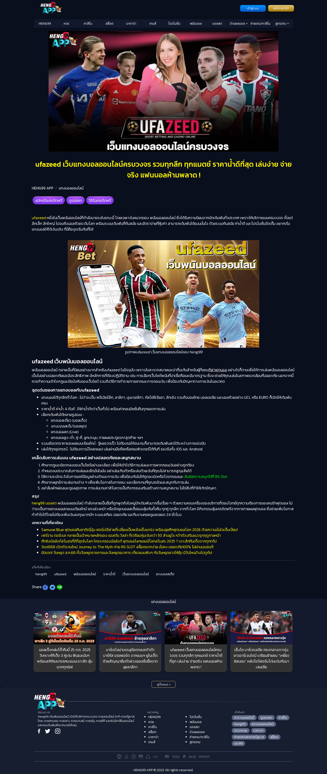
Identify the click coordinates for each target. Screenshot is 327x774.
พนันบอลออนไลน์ (84, 574)
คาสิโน (88, 23)
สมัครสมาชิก (281, 8)
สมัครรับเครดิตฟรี (48, 200)
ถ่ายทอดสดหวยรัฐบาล (249, 737)
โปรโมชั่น (174, 23)
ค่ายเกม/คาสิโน (260, 23)
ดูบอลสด (75, 200)
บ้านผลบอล (238, 23)
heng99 (41, 574)
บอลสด (217, 23)
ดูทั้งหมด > (163, 684)
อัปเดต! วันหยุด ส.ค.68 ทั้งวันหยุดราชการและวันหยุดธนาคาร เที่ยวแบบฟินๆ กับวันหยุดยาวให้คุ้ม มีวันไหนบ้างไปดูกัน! (126, 552)
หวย (66, 23)
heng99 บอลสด (44, 503)
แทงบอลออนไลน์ (71, 188)
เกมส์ (152, 23)
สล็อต (109, 23)
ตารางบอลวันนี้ (244, 717)
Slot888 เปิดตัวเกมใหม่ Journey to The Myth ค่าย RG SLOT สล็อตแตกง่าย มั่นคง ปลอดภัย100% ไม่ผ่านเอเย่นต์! (127, 547)
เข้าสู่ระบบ (253, 8)
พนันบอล (196, 23)
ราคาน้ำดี (109, 574)
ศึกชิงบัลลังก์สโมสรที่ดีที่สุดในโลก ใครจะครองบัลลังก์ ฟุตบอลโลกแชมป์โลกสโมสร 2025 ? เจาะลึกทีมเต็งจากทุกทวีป (129, 541)
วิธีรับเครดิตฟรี (100, 200)
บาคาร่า (131, 23)
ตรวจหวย (240, 730)
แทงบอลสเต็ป (165, 574)
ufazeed (39, 218)
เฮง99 (238, 743)
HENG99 (45, 23)
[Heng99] (136, 8)
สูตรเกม (281, 23)
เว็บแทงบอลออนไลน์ (136, 574)
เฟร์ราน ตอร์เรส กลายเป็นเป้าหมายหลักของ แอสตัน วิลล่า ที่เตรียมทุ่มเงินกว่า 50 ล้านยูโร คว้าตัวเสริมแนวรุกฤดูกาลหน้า (131, 535)
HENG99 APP (42, 188)
